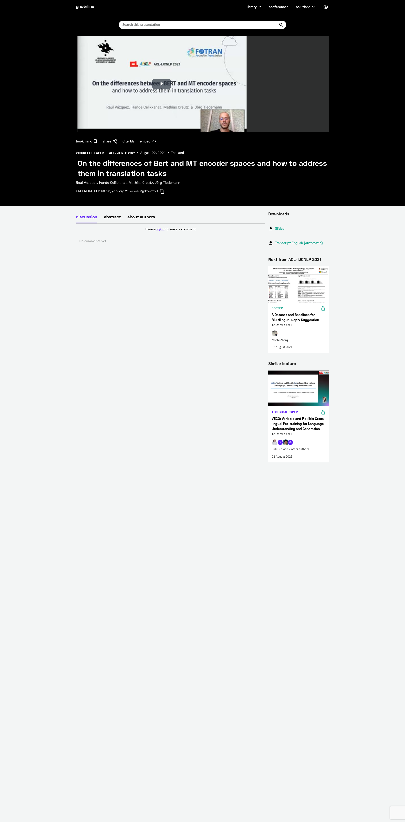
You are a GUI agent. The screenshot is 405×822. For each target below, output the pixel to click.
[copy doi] (164, 191)
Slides (279, 228)
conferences (278, 7)
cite (126, 141)
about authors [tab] (141, 216)
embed (145, 141)
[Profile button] (325, 6)
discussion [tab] (86, 216)
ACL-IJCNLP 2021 (304, 259)
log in (161, 229)
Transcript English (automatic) (299, 243)
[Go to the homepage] (85, 7)
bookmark (84, 141)
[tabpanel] (170, 235)
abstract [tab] (112, 216)
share (107, 141)
